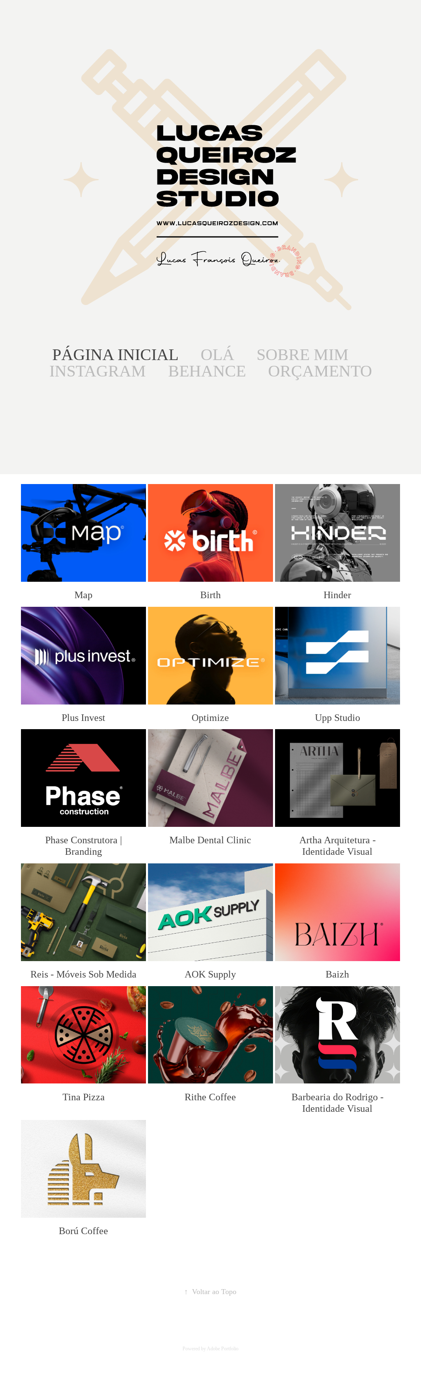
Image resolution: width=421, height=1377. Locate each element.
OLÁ (217, 354)
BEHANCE (207, 371)
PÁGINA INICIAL (115, 354)
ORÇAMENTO (320, 371)
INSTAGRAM (97, 371)
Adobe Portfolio (222, 1349)
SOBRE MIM (303, 354)
